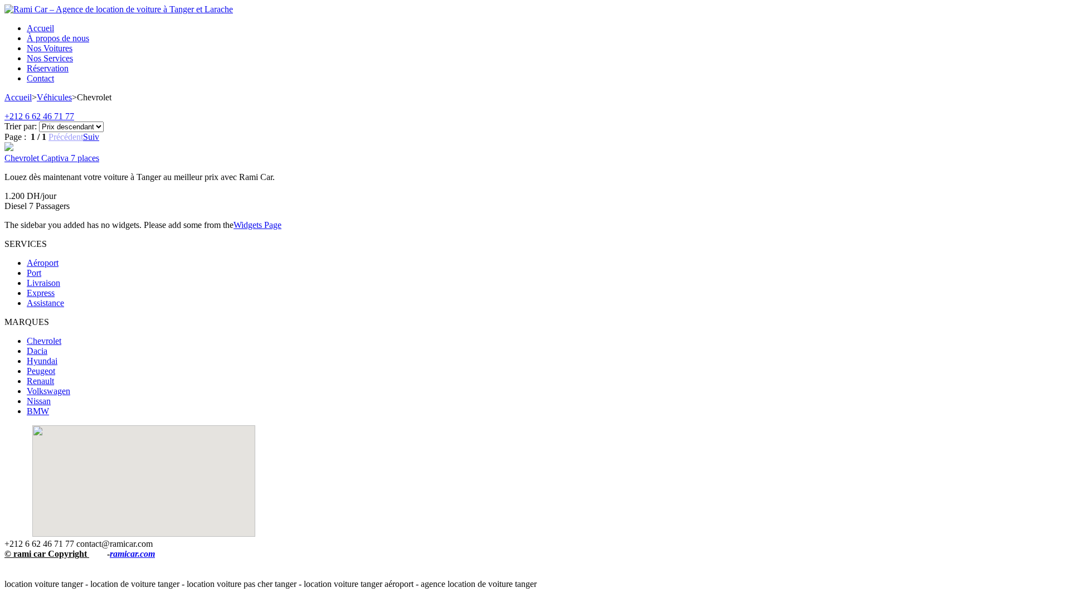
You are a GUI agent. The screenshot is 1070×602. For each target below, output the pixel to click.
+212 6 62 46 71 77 (39, 116)
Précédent (65, 137)
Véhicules (54, 97)
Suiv (91, 137)
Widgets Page (257, 225)
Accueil (18, 97)
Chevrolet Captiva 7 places (51, 158)
